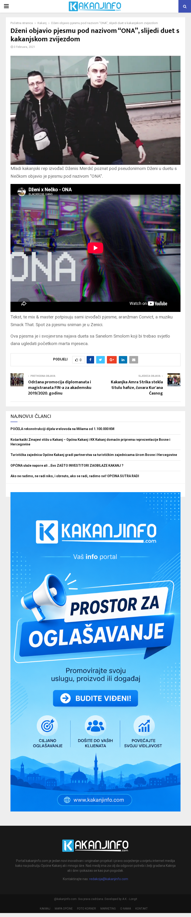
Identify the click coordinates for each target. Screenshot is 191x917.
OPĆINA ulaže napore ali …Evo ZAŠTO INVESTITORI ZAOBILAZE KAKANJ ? (66, 465)
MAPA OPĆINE (64, 908)
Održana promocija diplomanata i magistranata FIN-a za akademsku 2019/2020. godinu (59, 388)
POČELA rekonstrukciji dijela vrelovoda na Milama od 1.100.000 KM (62, 429)
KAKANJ (45, 908)
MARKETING (108, 908)
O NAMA (125, 908)
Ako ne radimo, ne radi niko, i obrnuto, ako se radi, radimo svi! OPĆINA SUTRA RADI (74, 476)
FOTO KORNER (86, 908)
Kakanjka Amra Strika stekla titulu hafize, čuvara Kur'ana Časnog (137, 388)
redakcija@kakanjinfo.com (108, 879)
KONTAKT (141, 908)
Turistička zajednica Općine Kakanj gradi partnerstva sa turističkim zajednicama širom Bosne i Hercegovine (93, 455)
